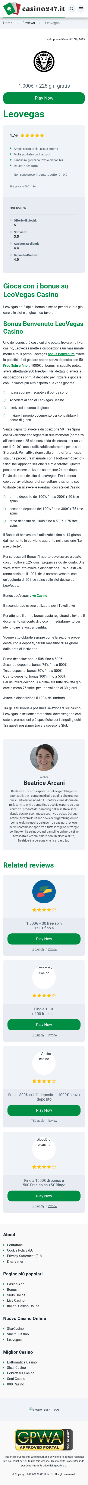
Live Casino (38, 596)
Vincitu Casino (18, 1334)
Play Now (44, 98)
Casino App (15, 1284)
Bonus (12, 1290)
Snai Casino (16, 1379)
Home (7, 23)
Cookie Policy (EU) (21, 1250)
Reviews (28, 23)
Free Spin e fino (15, 366)
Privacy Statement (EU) (24, 1256)
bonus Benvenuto (61, 354)
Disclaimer (15, 1261)
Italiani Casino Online (23, 1306)
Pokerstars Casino (20, 1373)
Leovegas (14, 1340)
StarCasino (15, 1329)
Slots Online (16, 1295)
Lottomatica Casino (22, 1362)
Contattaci (15, 1245)
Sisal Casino (16, 1368)
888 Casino (15, 1384)
